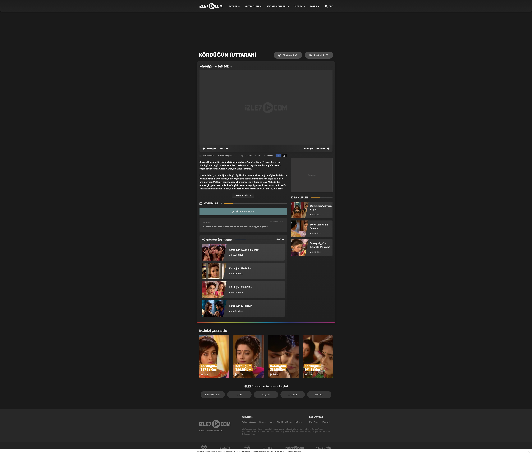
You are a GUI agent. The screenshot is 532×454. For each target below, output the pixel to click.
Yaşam (266, 394)
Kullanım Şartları (249, 421)
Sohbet (319, 394)
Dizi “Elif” (326, 421)
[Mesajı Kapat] (529, 451)
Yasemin (324, 448)
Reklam (262, 421)
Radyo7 (226, 448)
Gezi (239, 394)
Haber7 (295, 448)
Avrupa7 (247, 448)
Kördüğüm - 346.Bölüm (314, 149)
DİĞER (313, 6)
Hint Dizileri (208, 156)
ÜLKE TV (298, 6)
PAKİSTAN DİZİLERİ (277, 6)
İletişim (298, 421)
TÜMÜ (278, 240)
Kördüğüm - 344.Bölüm (217, 149)
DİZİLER (233, 6)
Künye (271, 421)
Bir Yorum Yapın (244, 212)
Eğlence (293, 394)
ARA (330, 6)
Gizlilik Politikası (284, 421)
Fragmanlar (289, 55)
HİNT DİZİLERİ (252, 6)
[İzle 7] (210, 6)
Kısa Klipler (321, 55)
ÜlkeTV (268, 448)
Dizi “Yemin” (314, 421)
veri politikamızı (283, 451)
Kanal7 (203, 448)
